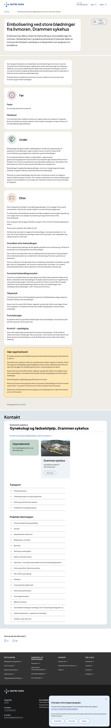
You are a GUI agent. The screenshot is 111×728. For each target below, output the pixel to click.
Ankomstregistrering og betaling (26, 523)
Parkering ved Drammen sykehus (25, 502)
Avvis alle (71, 721)
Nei (16, 641)
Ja (7, 641)
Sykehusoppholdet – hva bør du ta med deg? (30, 613)
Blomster (17, 546)
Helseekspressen (20, 491)
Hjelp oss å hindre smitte (22, 557)
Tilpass (84, 721)
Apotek (16, 529)
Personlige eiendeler (21, 596)
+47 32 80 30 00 (10, 710)
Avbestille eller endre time (23, 534)
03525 (6, 702)
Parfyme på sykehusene (22, 591)
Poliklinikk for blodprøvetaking (25, 508)
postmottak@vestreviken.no (13, 717)
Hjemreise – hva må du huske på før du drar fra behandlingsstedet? (38, 562)
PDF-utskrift (100, 22)
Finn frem (50, 473)
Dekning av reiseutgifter (22, 551)
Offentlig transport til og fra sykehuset (28, 496)
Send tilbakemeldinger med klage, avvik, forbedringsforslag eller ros (38, 608)
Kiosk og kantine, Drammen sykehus (27, 568)
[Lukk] (106, 699)
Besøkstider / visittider (22, 540)
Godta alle (57, 721)
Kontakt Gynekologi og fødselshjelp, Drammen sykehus (30, 436)
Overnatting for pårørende (23, 585)
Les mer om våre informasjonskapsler (64, 709)
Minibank (17, 579)
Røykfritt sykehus (20, 602)
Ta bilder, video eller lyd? (22, 619)
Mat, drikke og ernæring (22, 574)
